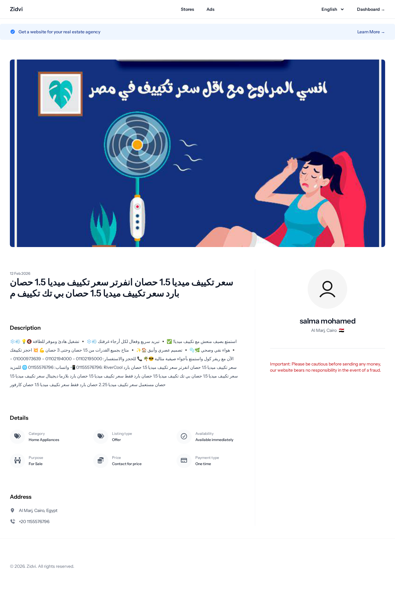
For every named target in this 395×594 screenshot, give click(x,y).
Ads (210, 9)
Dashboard (371, 9)
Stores (187, 9)
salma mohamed (328, 320)
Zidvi (16, 9)
